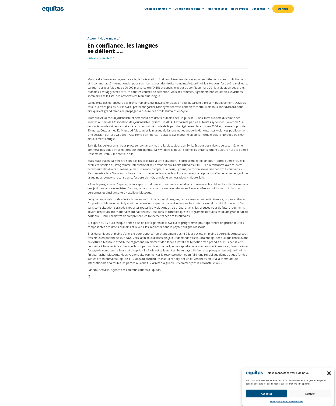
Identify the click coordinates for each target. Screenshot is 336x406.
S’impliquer (258, 8)
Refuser (310, 393)
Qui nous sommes (155, 8)
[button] (329, 373)
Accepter (266, 393)
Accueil (92, 38)
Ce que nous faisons (187, 8)
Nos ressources (217, 8)
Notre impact (239, 8)
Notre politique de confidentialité (286, 401)
